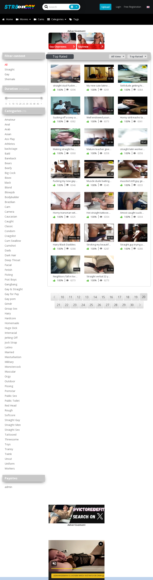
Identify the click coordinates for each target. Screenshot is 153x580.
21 (58, 305)
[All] (74, 6)
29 (124, 305)
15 (103, 297)
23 (74, 305)
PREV (54, 297)
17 (119, 297)
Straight (10, 69)
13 (86, 297)
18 (127, 297)
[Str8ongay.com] (21, 7)
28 (115, 305)
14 (95, 297)
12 (78, 297)
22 (66, 305)
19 (136, 297)
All (6, 64)
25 (91, 305)
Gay (7, 74)
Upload (106, 7)
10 (62, 297)
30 (132, 305)
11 (70, 297)
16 (111, 297)
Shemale (10, 79)
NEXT (139, 304)
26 (99, 305)
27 (107, 305)
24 (83, 305)
